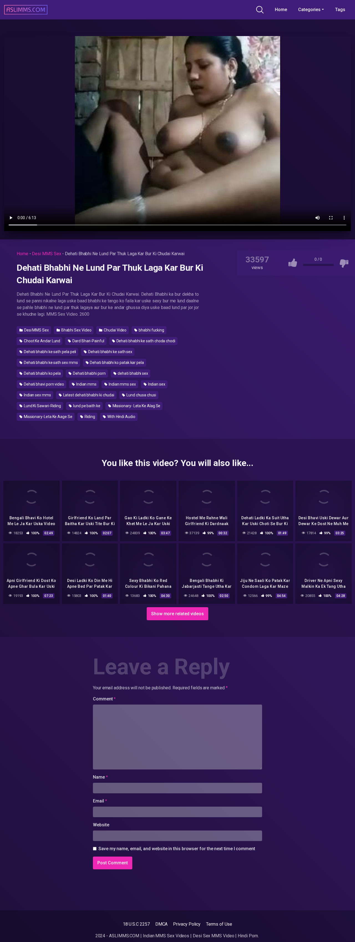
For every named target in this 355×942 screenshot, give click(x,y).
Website (101, 824)
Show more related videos (177, 613)
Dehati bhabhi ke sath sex (109, 352)
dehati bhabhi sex (132, 373)
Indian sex (156, 384)
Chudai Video (114, 330)
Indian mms (86, 384)
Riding (89, 416)
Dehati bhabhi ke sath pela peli (49, 352)
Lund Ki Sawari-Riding (42, 406)
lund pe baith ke (86, 406)
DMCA (161, 924)
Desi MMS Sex (46, 253)
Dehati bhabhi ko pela (42, 373)
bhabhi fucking (151, 330)
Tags (340, 9)
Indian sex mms (37, 395)
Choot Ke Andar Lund (41, 341)
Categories (309, 9)
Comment (104, 699)
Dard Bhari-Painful (88, 341)
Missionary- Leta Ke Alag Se (136, 406)
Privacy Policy (187, 924)
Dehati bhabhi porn (88, 373)
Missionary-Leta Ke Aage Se (47, 416)
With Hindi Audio (120, 416)
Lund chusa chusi (141, 395)
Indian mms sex (122, 384)
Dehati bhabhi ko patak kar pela (116, 362)
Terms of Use (219, 924)
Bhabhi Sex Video (76, 330)
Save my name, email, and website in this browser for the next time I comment (176, 848)
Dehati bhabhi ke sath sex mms (50, 362)
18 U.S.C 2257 (136, 924)
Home (281, 9)
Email (100, 801)
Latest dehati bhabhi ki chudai (88, 395)
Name (100, 777)
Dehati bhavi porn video (43, 384)
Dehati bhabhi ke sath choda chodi (145, 341)
